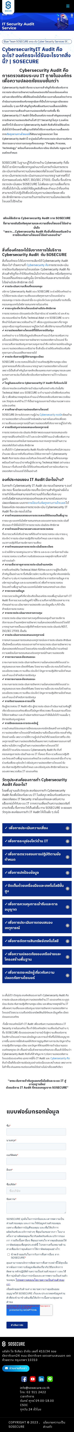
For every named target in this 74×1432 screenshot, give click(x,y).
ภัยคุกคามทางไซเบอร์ (18, 134)
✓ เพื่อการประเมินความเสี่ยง (26, 828)
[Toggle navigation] (68, 6)
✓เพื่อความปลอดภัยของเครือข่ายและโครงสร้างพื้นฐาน (33, 957)
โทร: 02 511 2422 (33, 1392)
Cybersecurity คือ (38, 265)
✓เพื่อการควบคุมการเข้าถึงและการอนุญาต (31, 907)
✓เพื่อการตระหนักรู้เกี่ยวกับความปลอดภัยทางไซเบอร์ (29, 975)
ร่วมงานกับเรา (18, 1368)
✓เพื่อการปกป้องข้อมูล (22, 873)
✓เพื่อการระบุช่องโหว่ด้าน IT (26, 841)
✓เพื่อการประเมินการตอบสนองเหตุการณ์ (29, 925)
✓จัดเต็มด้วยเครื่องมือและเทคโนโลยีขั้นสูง (34, 888)
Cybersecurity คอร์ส (51, 415)
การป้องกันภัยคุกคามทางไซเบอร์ (47, 503)
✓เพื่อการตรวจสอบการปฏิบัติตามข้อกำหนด (33, 857)
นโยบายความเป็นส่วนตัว (54, 1425)
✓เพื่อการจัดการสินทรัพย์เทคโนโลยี (32, 941)
